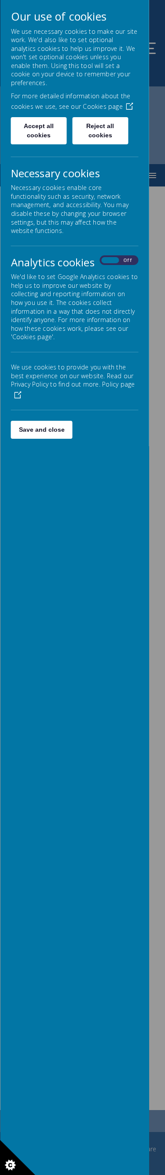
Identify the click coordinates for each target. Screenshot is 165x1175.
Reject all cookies (100, 130)
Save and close (41, 429)
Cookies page (102, 106)
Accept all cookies (39, 130)
